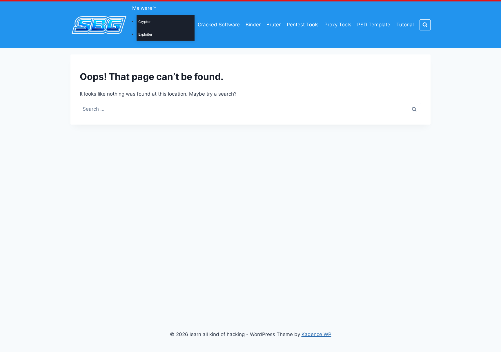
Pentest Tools (303, 25)
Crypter (144, 21)
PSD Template (373, 25)
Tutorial (405, 25)
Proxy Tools (337, 25)
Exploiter (145, 34)
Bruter (273, 25)
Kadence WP (316, 334)
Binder (253, 25)
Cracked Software (219, 25)
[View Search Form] (425, 24)
